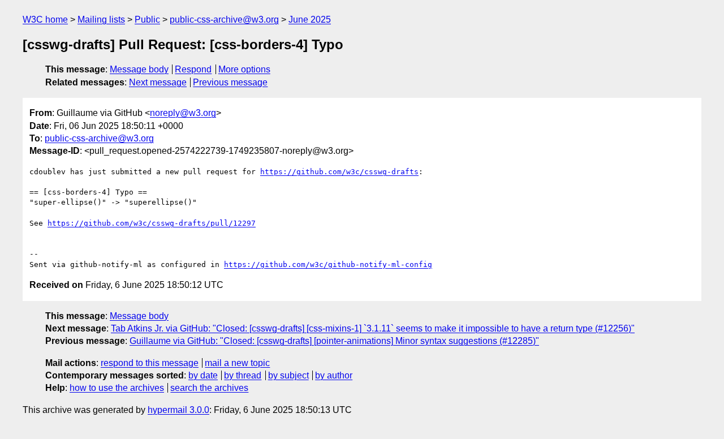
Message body (139, 69)
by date (203, 375)
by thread (242, 375)
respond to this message (150, 363)
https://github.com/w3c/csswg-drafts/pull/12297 (152, 223)
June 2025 (309, 19)
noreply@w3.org (183, 113)
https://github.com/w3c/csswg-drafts (339, 171)
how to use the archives (117, 388)
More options (244, 69)
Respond (193, 69)
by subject (288, 375)
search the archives (209, 388)
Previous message (230, 82)
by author (333, 375)
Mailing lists (101, 19)
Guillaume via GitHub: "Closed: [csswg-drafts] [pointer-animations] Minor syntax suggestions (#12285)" (334, 341)
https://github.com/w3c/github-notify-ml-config (328, 264)
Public (147, 19)
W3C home (45, 19)
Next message (158, 82)
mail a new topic (237, 363)
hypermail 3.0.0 (178, 410)
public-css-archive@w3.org (224, 19)
